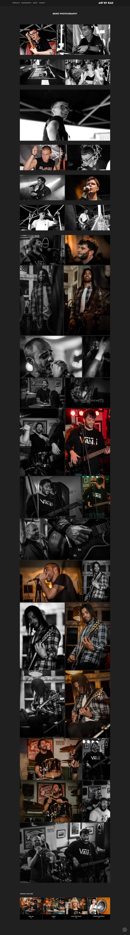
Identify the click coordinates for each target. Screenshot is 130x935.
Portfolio (16, 3)
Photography (26, 3)
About (35, 3)
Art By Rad (105, 2)
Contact (42, 3)
